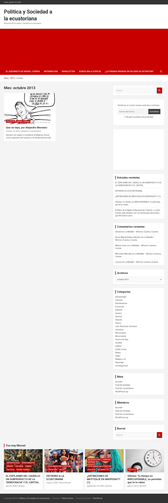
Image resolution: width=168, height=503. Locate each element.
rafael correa (23, 121)
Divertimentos (121, 303)
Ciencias (119, 300)
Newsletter (68, 71)
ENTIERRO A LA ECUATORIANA (128, 191)
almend (24, 131)
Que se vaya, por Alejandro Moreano (26, 127)
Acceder (118, 382)
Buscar (159, 90)
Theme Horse (67, 498)
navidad (118, 343)
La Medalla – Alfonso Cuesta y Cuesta (141, 231)
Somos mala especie (90, 71)
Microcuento (120, 333)
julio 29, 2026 (11, 486)
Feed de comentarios (124, 388)
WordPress (98, 498)
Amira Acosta (65, 483)
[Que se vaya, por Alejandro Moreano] (30, 108)
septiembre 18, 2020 (95, 486)
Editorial (118, 310)
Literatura (119, 329)
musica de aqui (121, 339)
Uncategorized (121, 366)
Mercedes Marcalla (123, 254)
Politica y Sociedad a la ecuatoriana (34, 498)
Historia (118, 320)
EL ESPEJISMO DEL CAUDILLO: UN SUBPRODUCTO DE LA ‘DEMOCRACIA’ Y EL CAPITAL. (23, 479)
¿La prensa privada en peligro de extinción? (129, 71)
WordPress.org (121, 391)
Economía (119, 306)
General (118, 316)
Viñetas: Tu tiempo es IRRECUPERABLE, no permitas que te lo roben (144, 479)
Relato (118, 352)
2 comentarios (35, 131)
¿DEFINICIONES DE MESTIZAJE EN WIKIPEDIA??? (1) (138, 196)
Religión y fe (120, 359)
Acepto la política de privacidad (139, 117)
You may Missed (15, 445)
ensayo (118, 313)
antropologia (120, 297)
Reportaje (119, 362)
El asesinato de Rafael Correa (23, 71)
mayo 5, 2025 (52, 483)
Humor (118, 323)
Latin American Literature (126, 326)
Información (51, 71)
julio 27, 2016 (132, 486)
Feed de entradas (122, 385)
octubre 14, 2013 (13, 131)
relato (117, 356)
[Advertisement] (84, 48)
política (10, 121)
